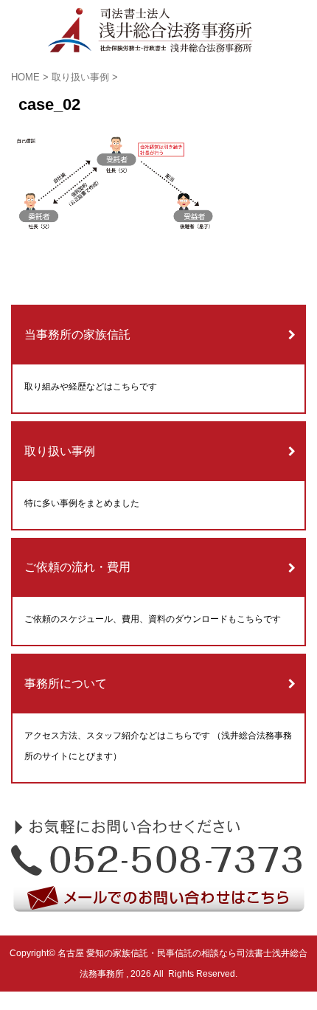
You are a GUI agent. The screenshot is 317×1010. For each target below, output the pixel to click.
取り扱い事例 (59, 451)
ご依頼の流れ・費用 (77, 567)
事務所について (65, 683)
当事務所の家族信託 (77, 334)
